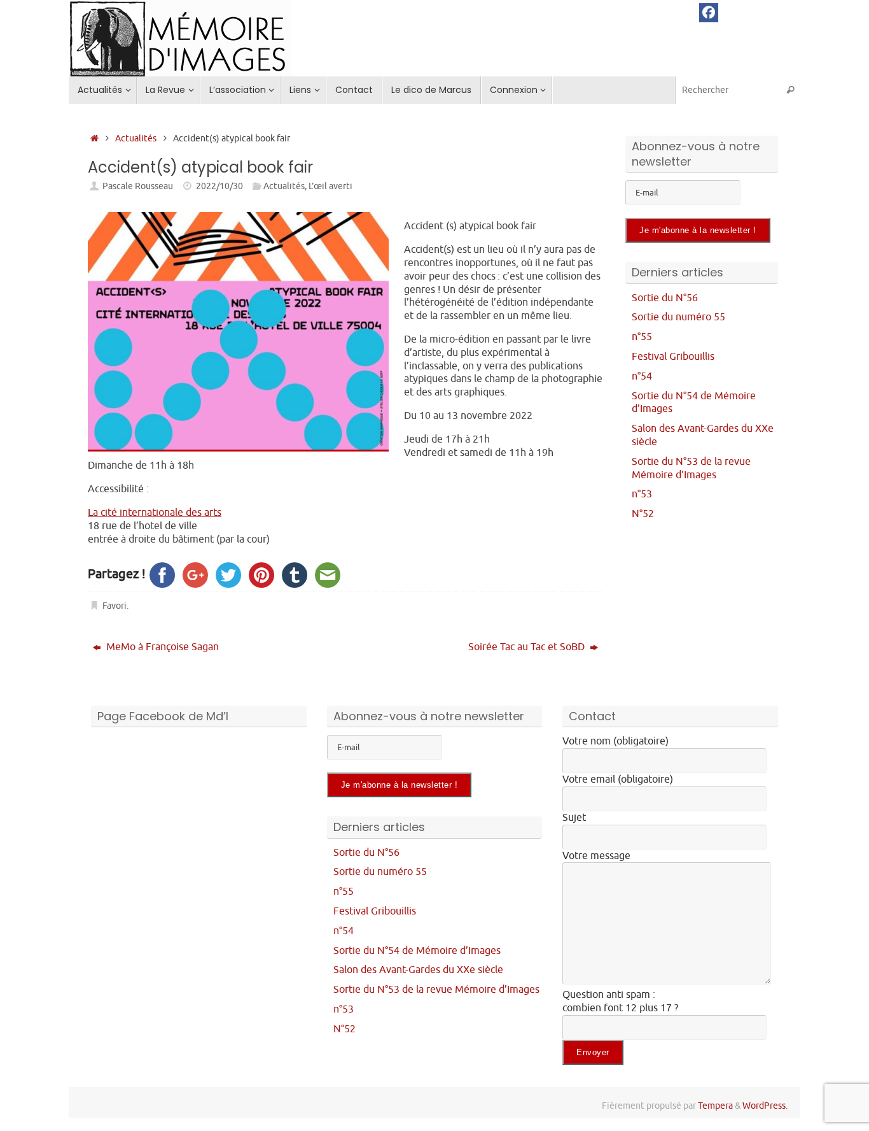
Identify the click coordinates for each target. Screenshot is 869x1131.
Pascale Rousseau (137, 186)
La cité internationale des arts (154, 512)
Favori (114, 605)
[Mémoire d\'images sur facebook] (708, 12)
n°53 (642, 494)
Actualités (135, 138)
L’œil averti (330, 186)
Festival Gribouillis (673, 356)
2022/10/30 (219, 186)
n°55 (642, 337)
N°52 (643, 514)
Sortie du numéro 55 (678, 317)
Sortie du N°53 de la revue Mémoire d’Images (691, 468)
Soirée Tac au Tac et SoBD (527, 647)
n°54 (642, 376)
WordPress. (765, 1105)
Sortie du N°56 (665, 298)
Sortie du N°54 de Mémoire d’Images (417, 950)
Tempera (715, 1105)
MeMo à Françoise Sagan (161, 647)
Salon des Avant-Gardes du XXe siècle (418, 970)
